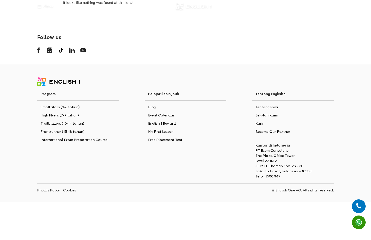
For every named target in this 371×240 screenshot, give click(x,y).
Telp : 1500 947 (267, 176)
